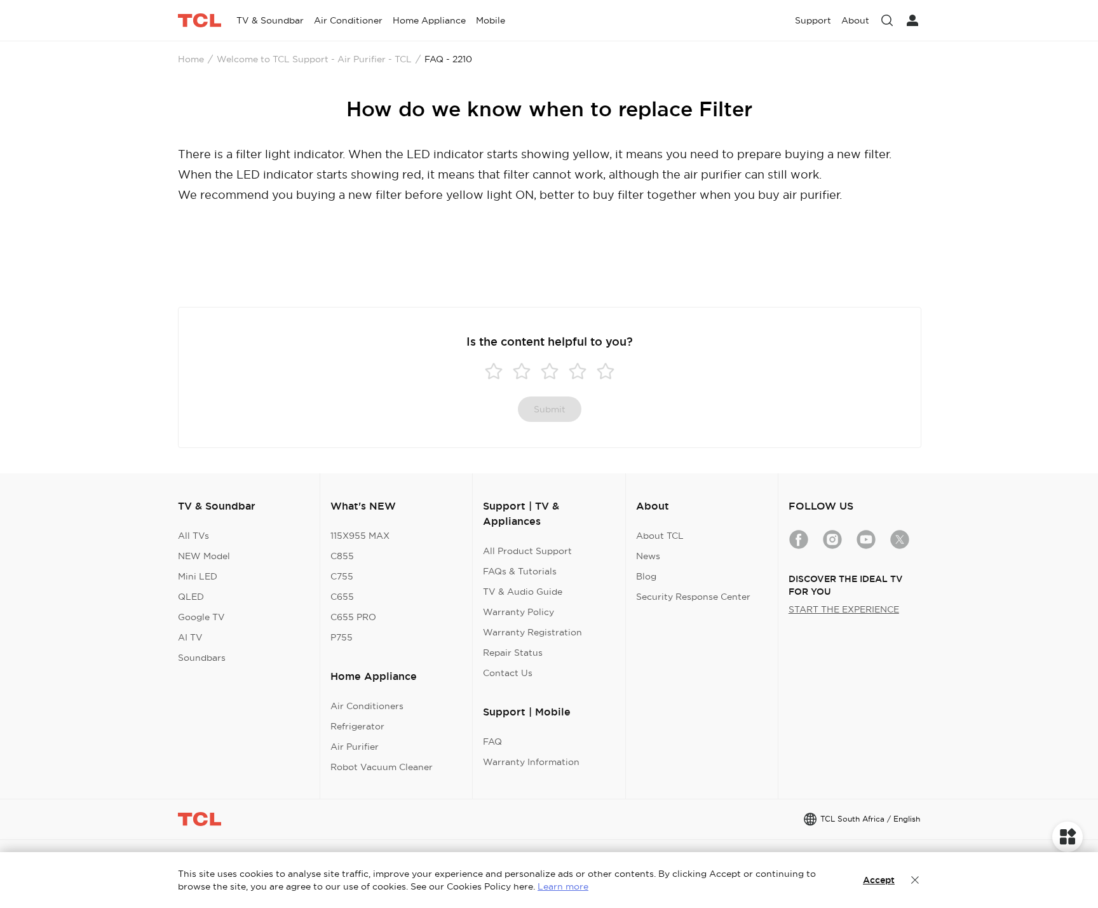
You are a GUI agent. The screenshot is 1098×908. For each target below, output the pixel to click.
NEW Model (204, 556)
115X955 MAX (360, 535)
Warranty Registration (532, 632)
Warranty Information (531, 762)
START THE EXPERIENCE (844, 609)
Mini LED (197, 576)
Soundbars (202, 657)
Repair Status (513, 652)
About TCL (660, 535)
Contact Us (507, 673)
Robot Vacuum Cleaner (381, 767)
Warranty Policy (518, 612)
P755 (341, 637)
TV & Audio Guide (522, 591)
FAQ (492, 741)
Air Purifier (354, 746)
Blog (646, 576)
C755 (341, 576)
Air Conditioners (366, 706)
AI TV (190, 637)
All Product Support (527, 551)
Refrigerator (357, 726)
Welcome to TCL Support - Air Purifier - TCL (314, 59)
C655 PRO (353, 617)
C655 (342, 596)
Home (191, 59)
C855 (342, 556)
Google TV (201, 617)
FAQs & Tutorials (520, 571)
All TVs (193, 535)
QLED (191, 596)
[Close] (915, 880)
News (648, 556)
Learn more (563, 886)
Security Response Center (693, 596)
